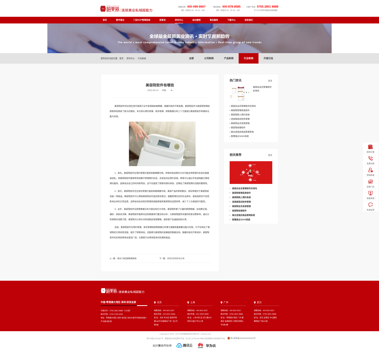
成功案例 (196, 20)
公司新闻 (209, 58)
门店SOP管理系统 (142, 20)
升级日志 (268, 58)
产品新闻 (228, 58)
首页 (105, 20)
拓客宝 (162, 20)
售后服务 (214, 20)
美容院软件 (196, 111)
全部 (191, 58)
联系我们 (249, 20)
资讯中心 (179, 20)
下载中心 (231, 20)
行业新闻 (248, 58)
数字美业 (120, 20)
